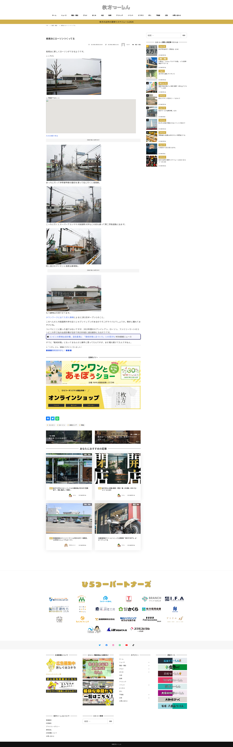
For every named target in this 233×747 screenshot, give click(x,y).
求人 (149, 15)
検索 (184, 35)
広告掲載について (51, 733)
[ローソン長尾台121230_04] (74, 161)
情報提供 (48, 720)
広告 (166, 15)
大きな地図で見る (52, 136)
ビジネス (141, 15)
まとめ (94, 15)
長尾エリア (73, 425)
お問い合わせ (177, 15)
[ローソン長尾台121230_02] (74, 292)
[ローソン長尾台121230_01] (74, 76)
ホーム (54, 15)
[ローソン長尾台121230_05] (74, 245)
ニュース (64, 15)
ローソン (62, 425)
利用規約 (48, 723)
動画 (109, 15)
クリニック (119, 15)
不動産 (158, 15)
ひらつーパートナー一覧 (53, 674)
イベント (130, 15)
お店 (102, 15)
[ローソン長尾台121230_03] (74, 203)
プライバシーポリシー (53, 726)
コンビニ (51, 425)
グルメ (85, 15)
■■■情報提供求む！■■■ (59, 350)
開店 (82, 425)
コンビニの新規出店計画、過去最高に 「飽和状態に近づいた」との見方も (82, 336)
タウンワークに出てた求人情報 (60, 317)
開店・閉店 (74, 15)
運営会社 (48, 730)
